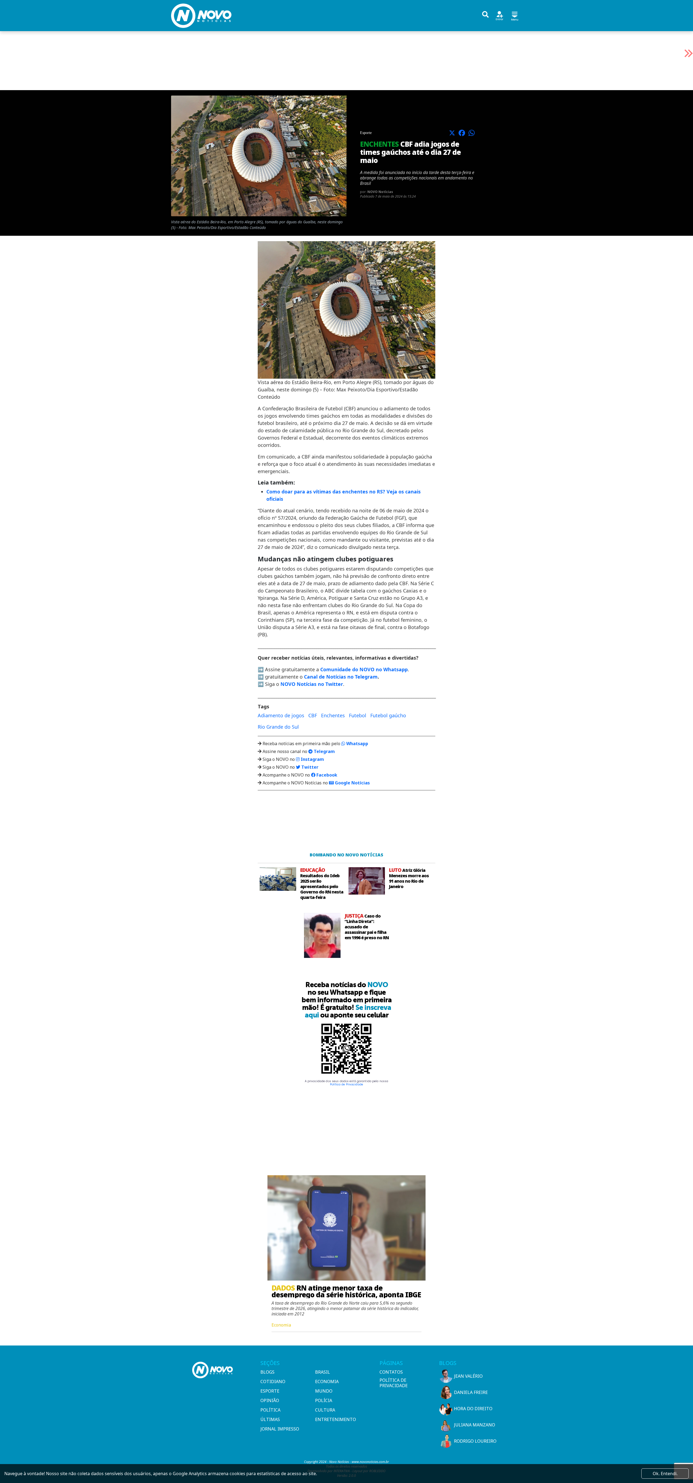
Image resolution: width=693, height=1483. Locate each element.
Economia (327, 1381)
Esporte (269, 1391)
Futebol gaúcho (388, 715)
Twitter (309, 767)
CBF (312, 715)
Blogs (267, 1372)
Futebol (357, 715)
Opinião (269, 1400)
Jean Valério (468, 1376)
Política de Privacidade (346, 1084)
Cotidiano (272, 1381)
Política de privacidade (394, 1382)
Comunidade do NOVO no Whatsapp (364, 669)
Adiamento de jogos (281, 715)
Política (270, 1410)
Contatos (391, 1372)
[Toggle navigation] (514, 15)
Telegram (324, 751)
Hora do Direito (473, 1409)
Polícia (323, 1400)
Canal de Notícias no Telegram (341, 676)
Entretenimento (335, 1419)
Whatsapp (356, 744)
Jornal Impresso (279, 1429)
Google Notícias (352, 783)
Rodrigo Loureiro (475, 1441)
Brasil (322, 1372)
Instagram (312, 759)
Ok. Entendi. (665, 1474)
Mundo (323, 1391)
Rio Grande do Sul (278, 727)
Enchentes (333, 715)
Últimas (270, 1419)
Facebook (326, 775)
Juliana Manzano (474, 1425)
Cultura (325, 1410)
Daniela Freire (471, 1392)
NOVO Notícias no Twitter (311, 684)
